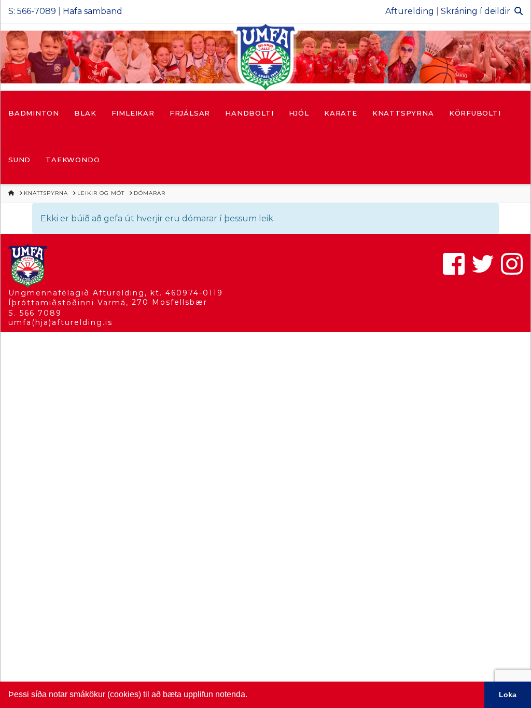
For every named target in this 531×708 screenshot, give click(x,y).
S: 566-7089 (32, 11)
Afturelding (409, 11)
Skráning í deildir (475, 11)
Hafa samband (92, 11)
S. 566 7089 (35, 313)
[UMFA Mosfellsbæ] (265, 57)
